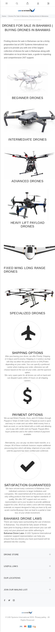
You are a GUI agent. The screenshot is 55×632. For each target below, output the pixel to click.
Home (4, 16)
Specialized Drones (27, 313)
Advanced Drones (27, 181)
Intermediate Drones (27, 139)
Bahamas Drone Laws (23, 518)
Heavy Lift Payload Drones (28, 224)
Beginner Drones (27, 98)
